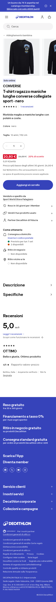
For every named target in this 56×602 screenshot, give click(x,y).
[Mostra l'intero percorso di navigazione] (4, 35)
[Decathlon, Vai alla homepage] (24, 17)
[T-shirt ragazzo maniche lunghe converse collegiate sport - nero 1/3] (21, 57)
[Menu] (6, 17)
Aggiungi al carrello (28, 184)
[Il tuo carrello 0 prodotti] (49, 17)
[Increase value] (20, 146)
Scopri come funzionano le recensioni (21, 337)
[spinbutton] (13, 146)
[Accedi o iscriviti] (42, 17)
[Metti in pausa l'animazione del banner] (45, 6)
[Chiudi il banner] (50, 6)
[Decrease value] (6, 146)
